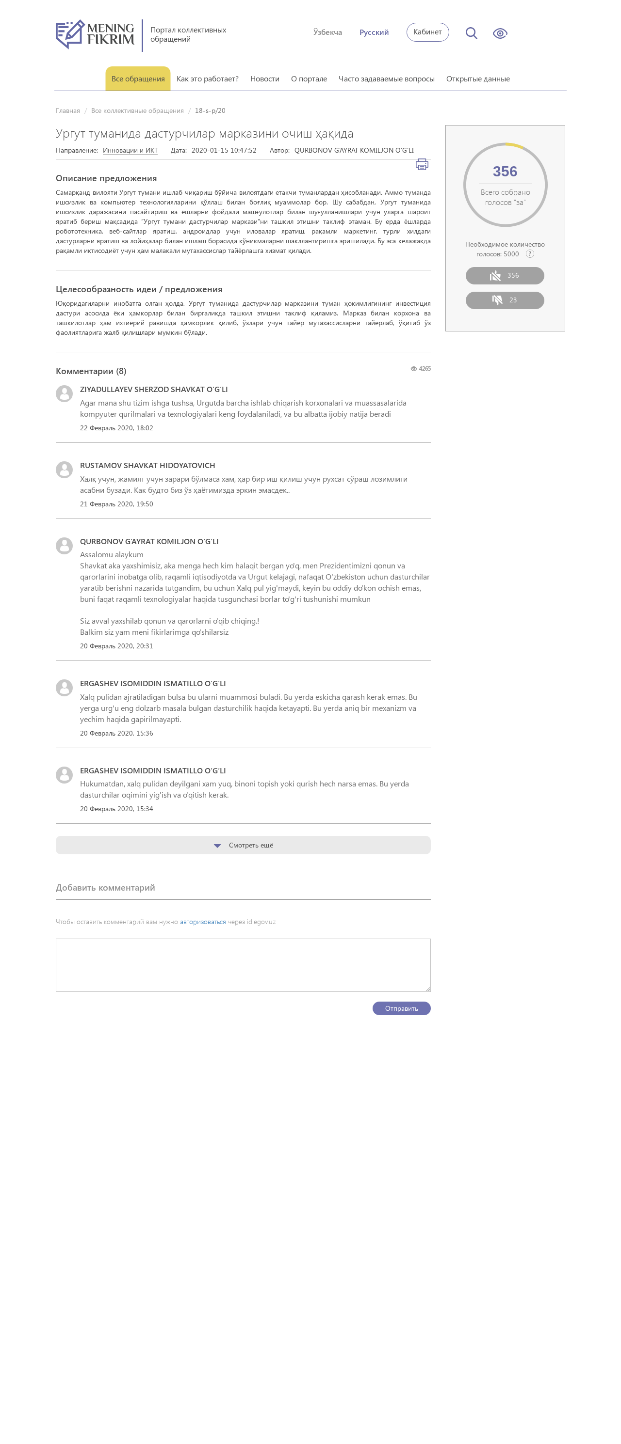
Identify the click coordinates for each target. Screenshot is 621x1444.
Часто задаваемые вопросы (387, 78)
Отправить (401, 1008)
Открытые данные (478, 78)
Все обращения (138, 78)
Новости (264, 78)
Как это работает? (208, 78)
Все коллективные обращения (137, 110)
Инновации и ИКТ (130, 150)
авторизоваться (203, 921)
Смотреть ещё (250, 844)
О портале (309, 78)
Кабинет (427, 31)
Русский (374, 32)
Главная (68, 110)
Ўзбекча (327, 32)
